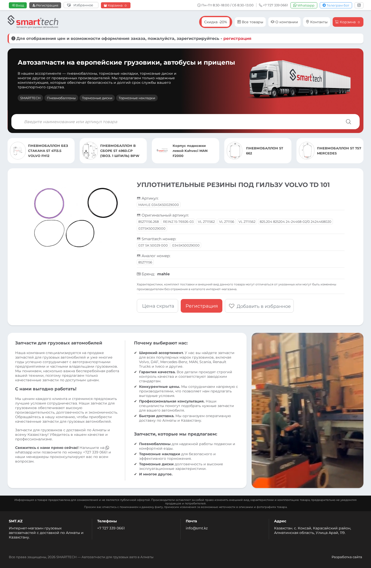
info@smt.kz (197, 528)
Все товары (252, 22)
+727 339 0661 (95, 452)
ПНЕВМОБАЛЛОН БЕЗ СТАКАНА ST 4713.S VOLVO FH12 (337, 151)
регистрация (237, 38)
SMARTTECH (30, 98)
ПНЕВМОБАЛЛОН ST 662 (192, 150)
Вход (19, 5)
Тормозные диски (97, 98)
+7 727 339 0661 (111, 528)
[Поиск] (348, 121)
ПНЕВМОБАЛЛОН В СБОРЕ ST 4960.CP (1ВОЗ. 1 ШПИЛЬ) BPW (47, 151)
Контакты (318, 22)
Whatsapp (305, 5)
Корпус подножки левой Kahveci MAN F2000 (117, 151)
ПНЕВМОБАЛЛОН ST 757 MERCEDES (267, 150)
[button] (259, 306)
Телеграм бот (337, 5)
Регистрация (46, 5)
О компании (286, 22)
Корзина (116, 5)
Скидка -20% (215, 22)
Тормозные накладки (137, 98)
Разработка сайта (347, 557)
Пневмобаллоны (61, 98)
